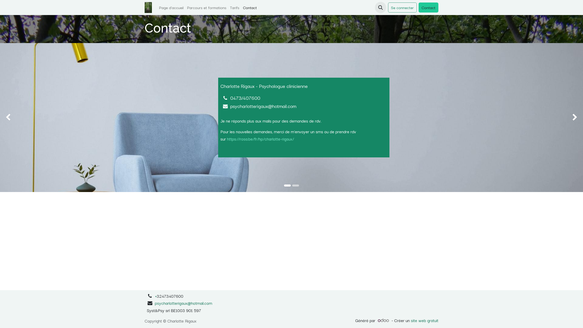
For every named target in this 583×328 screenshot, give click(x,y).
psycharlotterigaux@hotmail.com (183, 303)
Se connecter (402, 7)
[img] (23, 117)
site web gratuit (424, 320)
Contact (428, 7)
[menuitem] (171, 7)
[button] (380, 7)
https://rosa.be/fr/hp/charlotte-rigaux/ (260, 139)
